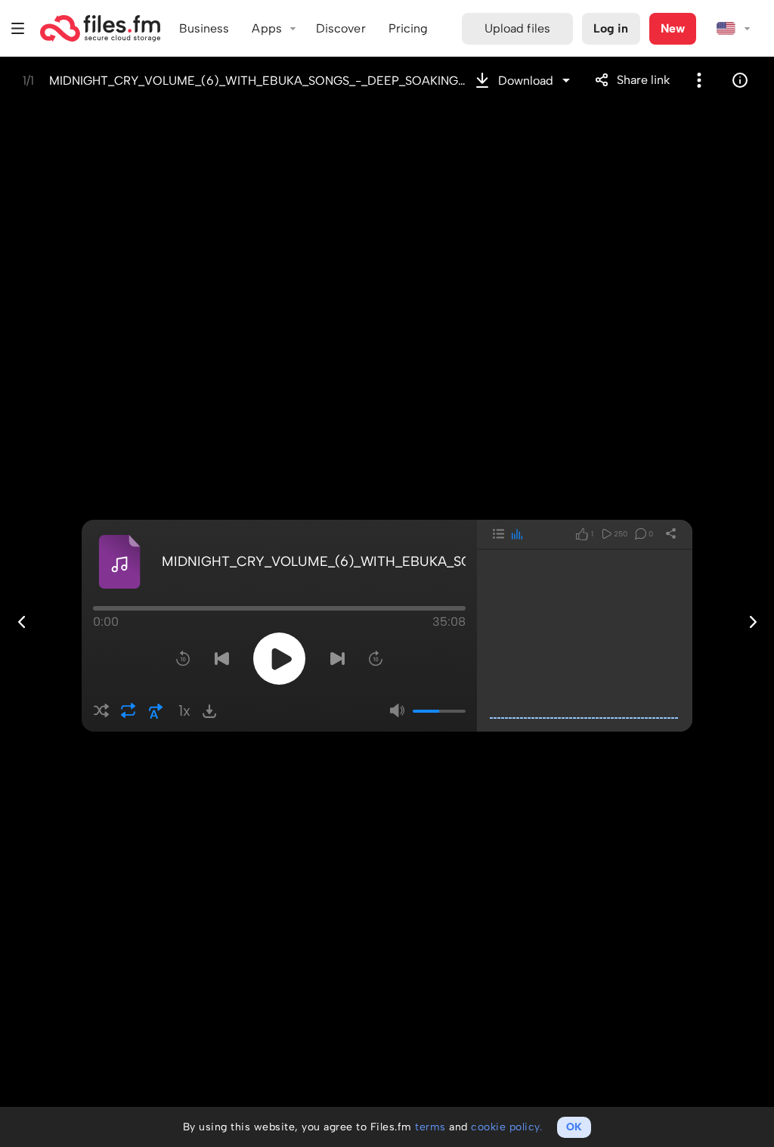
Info (740, 80)
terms (430, 1127)
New (673, 28)
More (699, 80)
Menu (18, 28)
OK (574, 1127)
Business (204, 28)
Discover (341, 28)
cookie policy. (506, 1127)
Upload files (517, 28)
